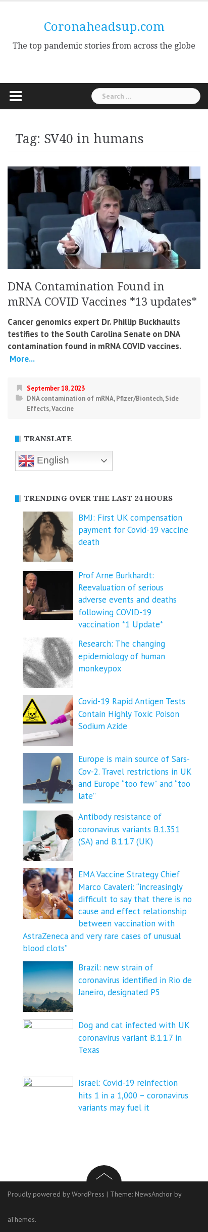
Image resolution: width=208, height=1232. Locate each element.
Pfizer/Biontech (139, 398)
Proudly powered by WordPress (56, 1194)
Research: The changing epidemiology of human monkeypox (121, 656)
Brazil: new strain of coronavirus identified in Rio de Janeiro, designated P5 (135, 980)
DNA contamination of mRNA (70, 398)
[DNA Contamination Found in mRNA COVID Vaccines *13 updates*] (104, 216)
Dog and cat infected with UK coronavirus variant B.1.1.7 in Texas (133, 1037)
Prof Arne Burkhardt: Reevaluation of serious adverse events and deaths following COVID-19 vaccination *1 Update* (127, 600)
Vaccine (62, 408)
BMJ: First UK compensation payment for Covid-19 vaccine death (133, 530)
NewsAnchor (153, 1194)
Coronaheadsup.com (104, 27)
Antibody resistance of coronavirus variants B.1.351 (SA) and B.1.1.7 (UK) (129, 829)
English (51, 460)
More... (21, 358)
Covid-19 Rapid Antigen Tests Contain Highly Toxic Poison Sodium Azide (131, 714)
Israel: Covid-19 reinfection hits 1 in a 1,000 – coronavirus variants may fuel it (133, 1095)
